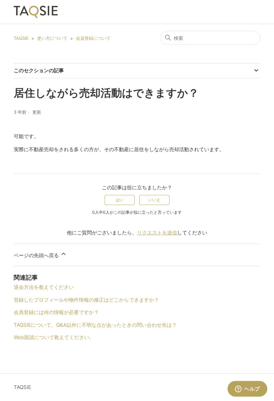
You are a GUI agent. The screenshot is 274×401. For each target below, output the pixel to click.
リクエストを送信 (157, 232)
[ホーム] (36, 12)
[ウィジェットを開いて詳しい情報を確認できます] (247, 389)
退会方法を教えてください (44, 287)
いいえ (154, 199)
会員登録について (93, 38)
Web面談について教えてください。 (54, 337)
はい (120, 199)
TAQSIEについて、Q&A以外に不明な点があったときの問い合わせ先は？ (95, 325)
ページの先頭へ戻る (37, 255)
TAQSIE (21, 38)
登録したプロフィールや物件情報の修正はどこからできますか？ (86, 300)
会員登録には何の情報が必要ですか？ (56, 312)
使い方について (52, 38)
